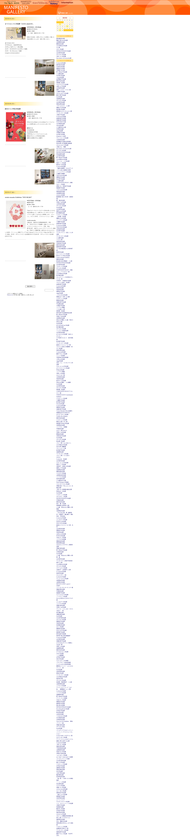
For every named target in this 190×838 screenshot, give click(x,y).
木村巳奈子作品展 (61, 436)
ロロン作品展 (60, 49)
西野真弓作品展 (60, 628)
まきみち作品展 (60, 195)
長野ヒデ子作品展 (61, 468)
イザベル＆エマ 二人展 (62, 106)
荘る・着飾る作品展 (61, 821)
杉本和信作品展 (60, 776)
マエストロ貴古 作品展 (62, 282)
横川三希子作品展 (61, 95)
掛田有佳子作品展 (61, 792)
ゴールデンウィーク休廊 (62, 759)
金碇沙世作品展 (60, 746)
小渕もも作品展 (60, 359)
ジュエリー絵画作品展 (62, 330)
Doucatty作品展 (60, 403)
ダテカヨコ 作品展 (61, 496)
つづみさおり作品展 (61, 716)
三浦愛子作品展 (60, 91)
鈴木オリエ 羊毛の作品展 (63, 255)
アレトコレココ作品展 (62, 138)
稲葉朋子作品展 (60, 188)
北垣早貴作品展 (60, 671)
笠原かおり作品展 (61, 751)
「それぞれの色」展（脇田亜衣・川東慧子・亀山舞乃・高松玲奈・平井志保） (64, 514)
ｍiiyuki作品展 (60, 77)
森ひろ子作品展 (60, 762)
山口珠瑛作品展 (60, 123)
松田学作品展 (60, 252)
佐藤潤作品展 (60, 452)
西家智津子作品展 (61, 246)
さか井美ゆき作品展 (61, 45)
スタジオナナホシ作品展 (62, 484)
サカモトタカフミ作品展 (62, 801)
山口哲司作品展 (60, 53)
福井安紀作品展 (60, 812)
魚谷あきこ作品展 (61, 491)
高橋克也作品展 (60, 541)
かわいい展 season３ (61, 430)
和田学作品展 (60, 288)
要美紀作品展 (60, 300)
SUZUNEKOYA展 (61, 122)
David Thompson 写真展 (62, 482)
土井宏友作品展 (60, 204)
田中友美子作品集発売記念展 (64, 312)
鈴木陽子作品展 (60, 341)
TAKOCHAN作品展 (61, 175)
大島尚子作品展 (60, 805)
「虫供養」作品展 (61, 216)
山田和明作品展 (60, 684)
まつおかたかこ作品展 (62, 651)
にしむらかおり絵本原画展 (63, 664)
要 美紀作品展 (60, 200)
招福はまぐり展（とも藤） (63, 296)
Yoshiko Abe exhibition (61, 416)
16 (67, 26)
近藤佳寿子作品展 (61, 120)
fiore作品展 (59, 97)
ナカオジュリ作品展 (61, 214)
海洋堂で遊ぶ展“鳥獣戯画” (63, 635)
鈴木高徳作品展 (60, 213)
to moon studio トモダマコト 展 (64, 735)
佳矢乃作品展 (60, 659)
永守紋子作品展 (60, 657)
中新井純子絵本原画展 (62, 357)
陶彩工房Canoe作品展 (62, 40)
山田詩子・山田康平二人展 (63, 569)
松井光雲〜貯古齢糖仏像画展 (64, 143)
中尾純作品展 (60, 428)
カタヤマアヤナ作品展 (62, 84)
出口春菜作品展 (60, 717)
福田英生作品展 (60, 819)
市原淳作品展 (60, 289)
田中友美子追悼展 (61, 634)
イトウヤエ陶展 (60, 307)
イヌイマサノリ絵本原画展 (63, 662)
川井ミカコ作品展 (61, 56)
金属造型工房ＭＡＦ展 (62, 828)
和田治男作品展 (60, 104)
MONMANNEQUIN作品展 (63, 152)
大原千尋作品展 (60, 773)
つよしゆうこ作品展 (61, 755)
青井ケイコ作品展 (61, 163)
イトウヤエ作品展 (61, 477)
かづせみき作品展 (61, 571)
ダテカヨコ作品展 (61, 54)
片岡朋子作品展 (60, 132)
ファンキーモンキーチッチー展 (64, 587)
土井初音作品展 (60, 139)
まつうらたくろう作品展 (62, 254)
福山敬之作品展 (60, 109)
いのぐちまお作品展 (61, 189)
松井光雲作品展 (60, 478)
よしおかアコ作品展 (61, 519)
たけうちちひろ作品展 (62, 594)
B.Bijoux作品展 (60, 370)
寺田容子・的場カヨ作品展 (63, 466)
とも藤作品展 (60, 73)
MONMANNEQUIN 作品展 (63, 51)
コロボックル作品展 (61, 266)
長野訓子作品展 (60, 68)
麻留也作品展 (60, 44)
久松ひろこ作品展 (61, 537)
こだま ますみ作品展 (61, 295)
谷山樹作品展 (60, 783)
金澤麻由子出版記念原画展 (63, 141)
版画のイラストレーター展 (63, 345)
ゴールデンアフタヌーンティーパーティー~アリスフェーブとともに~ (64, 732)
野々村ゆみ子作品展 (61, 72)
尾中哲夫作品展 (60, 65)
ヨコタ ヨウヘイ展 (61, 575)
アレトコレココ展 (61, 448)
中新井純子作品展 (61, 243)
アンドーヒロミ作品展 (62, 578)
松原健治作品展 (60, 625)
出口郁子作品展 (60, 75)
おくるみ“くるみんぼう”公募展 (64, 757)
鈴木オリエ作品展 (61, 380)
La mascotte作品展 (61, 63)
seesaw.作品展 (60, 653)
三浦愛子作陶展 (60, 173)
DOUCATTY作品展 (61, 523)
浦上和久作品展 (60, 705)
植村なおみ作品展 (61, 211)
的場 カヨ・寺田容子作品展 (63, 186)
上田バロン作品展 (61, 744)
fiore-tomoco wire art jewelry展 (63, 58)
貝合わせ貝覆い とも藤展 (63, 382)
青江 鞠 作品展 (61, 503)
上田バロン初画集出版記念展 (64, 489)
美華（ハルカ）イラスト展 (63, 89)
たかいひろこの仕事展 (62, 660)
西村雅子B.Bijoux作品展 (62, 423)
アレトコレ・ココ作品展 (62, 161)
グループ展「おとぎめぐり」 (64, 443)
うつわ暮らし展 (60, 309)
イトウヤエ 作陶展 (61, 427)
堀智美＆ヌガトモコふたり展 (64, 111)
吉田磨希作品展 (60, 42)
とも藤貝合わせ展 (61, 127)
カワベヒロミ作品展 (61, 568)
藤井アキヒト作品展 (61, 354)
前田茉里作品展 (60, 191)
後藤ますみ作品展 (61, 107)
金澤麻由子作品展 (61, 79)
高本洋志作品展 (60, 81)
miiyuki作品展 (60, 125)
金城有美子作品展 (61, 118)
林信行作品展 (60, 673)
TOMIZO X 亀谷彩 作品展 (63, 280)
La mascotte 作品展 (61, 116)
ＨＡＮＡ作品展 (60, 785)
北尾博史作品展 (60, 98)
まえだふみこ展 (60, 375)
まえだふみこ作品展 (61, 737)
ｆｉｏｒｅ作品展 (61, 782)
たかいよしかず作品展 (62, 366)
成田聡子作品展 (60, 767)
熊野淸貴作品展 (60, 471)
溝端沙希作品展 (60, 589)
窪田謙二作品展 (60, 82)
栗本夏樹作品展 (60, 38)
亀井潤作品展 (60, 775)
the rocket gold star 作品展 (62, 325)
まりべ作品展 (60, 626)
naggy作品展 (59, 131)
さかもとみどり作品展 (62, 93)
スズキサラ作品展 (61, 473)
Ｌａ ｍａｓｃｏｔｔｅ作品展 (64, 803)
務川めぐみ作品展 (61, 164)
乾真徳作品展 (60, 807)
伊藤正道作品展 (60, 548)
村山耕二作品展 (60, 441)
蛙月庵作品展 (60, 275)
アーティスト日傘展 (61, 698)
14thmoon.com (10, 294)
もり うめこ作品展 (61, 791)
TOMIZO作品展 (60, 66)
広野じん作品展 (60, 373)
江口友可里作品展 (61, 618)
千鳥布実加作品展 (61, 748)
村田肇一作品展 (60, 311)
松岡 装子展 (59, 678)
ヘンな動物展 (60, 655)
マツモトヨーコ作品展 (62, 113)
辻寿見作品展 (60, 129)
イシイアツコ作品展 (61, 220)
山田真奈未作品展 (61, 475)
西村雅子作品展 (60, 632)
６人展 (58, 47)
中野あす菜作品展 (61, 753)
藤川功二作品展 (60, 808)
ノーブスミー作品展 (61, 596)
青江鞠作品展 (60, 327)
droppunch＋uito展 (61, 136)
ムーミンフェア (60, 800)
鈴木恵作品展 (60, 712)
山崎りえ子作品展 (61, 86)
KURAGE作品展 (60, 535)
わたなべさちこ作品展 (62, 414)
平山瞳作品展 (60, 304)
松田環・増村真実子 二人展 (64, 682)
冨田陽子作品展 (60, 796)
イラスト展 (59, 239)
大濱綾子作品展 (60, 305)
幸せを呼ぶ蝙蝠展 (61, 446)
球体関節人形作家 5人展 (62, 505)
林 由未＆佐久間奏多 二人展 (64, 261)
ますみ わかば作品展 (61, 789)
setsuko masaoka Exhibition (62, 257)
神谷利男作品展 (60, 543)
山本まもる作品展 (61, 534)
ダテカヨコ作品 (60, 726)
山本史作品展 (60, 714)
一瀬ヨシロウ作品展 (61, 794)
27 (60, 30)
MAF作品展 (59, 771)
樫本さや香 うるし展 (61, 421)
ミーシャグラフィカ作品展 (63, 172)
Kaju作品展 (59, 323)
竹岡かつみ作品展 (61, 202)
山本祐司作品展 (60, 88)
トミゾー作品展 (60, 355)
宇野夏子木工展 (60, 70)
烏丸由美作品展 (60, 154)
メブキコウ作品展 (61, 685)
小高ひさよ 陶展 (61, 147)
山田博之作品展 (60, 582)
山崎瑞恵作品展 (60, 750)
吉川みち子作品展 (61, 521)
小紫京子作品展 (60, 114)
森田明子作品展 (60, 703)
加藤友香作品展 (60, 614)
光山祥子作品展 (60, 179)
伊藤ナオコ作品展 (61, 787)
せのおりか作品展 (61, 814)
